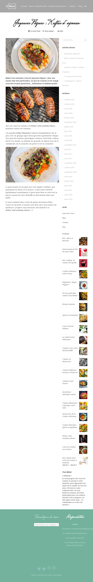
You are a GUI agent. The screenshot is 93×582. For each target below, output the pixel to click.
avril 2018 (68, 140)
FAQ (63, 227)
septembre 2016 (70, 172)
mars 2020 (68, 113)
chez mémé (49, 31)
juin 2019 (68, 131)
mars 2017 (68, 158)
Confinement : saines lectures (71, 83)
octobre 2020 (69, 104)
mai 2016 (67, 190)
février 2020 (69, 118)
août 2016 (68, 177)
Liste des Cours (68, 213)
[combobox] (46, 524)
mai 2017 (67, 149)
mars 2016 (68, 199)
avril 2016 (68, 195)
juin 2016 (68, 186)
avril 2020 (68, 109)
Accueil (24, 6)
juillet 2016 (68, 181)
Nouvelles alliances (72, 54)
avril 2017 (68, 154)
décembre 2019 (70, 122)
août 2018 (68, 136)
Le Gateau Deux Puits (72, 76)
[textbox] (46, 524)
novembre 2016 (70, 163)
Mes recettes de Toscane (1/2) (73, 60)
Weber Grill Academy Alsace (43, 126)
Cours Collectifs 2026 (38, 6)
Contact (72, 6)
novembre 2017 (70, 145)
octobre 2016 (69, 167)
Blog (81, 6)
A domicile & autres (57, 6)
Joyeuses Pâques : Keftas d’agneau (73, 69)
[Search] (85, 6)
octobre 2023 (69, 100)
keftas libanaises (23, 133)
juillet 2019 (68, 127)
